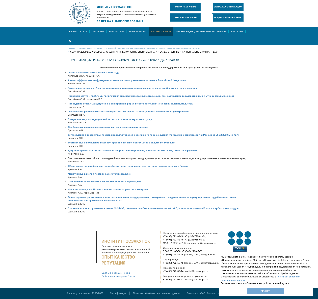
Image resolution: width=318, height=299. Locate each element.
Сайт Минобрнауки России (116, 272)
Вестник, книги (161, 31)
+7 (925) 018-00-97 (195, 239)
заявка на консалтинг (185, 17)
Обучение (98, 31)
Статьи (99, 48)
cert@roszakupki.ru (211, 263)
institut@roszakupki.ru (196, 271)
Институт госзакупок (114, 7)
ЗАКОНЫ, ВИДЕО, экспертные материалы (200, 31)
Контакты (237, 31)
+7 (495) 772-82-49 (173, 239)
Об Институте (78, 31)
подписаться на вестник (227, 17)
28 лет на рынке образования (120, 21)
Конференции (138, 31)
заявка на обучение (185, 7)
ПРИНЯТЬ (266, 291)
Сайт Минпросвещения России (118, 276)
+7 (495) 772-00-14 (173, 271)
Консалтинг (116, 31)
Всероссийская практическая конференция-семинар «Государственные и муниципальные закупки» (153, 48)
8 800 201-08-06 (172, 251)
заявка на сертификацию (228, 7)
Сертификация (118, 293)
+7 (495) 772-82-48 (173, 236)
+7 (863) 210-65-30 (192, 251)
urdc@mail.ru (208, 254)
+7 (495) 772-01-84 (195, 236)
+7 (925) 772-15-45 (173, 263)
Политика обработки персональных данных (156, 293)
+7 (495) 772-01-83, (173, 279)
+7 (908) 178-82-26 (173, 254)
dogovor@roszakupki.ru (203, 243)
